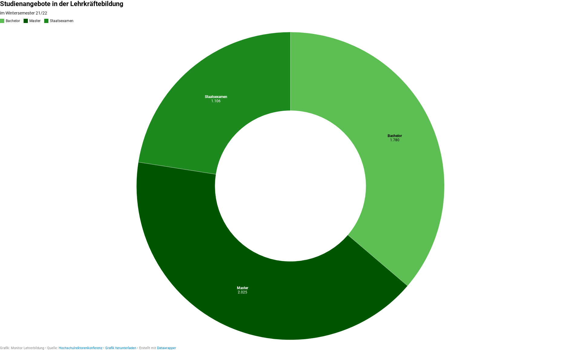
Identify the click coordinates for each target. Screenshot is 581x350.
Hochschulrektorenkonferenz (80, 348)
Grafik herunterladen (120, 348)
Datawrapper (166, 348)
